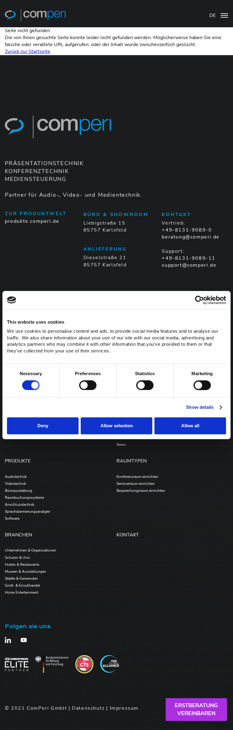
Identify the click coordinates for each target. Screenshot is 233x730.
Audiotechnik (16, 476)
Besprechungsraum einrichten (140, 490)
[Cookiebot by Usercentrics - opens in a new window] (199, 300)
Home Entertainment (21, 592)
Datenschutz (88, 708)
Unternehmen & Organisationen (30, 550)
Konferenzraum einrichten (137, 476)
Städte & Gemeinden (21, 578)
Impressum (124, 708)
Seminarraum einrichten (135, 483)
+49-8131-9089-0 (187, 230)
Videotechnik (15, 483)
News (121, 444)
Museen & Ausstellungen (25, 571)
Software (12, 518)
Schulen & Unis (17, 557)
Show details (200, 407)
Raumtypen (131, 461)
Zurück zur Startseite (27, 51)
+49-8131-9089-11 (188, 258)
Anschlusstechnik (19, 504)
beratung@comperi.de (190, 237)
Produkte (18, 461)
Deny (42, 425)
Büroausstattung (18, 490)
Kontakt (127, 535)
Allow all (190, 425)
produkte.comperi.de (32, 221)
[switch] (87, 385)
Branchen (18, 535)
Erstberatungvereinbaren (196, 709)
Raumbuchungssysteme (24, 497)
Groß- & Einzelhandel (22, 585)
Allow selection (116, 425)
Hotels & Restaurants (22, 564)
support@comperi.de (189, 265)
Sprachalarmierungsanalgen (27, 511)
